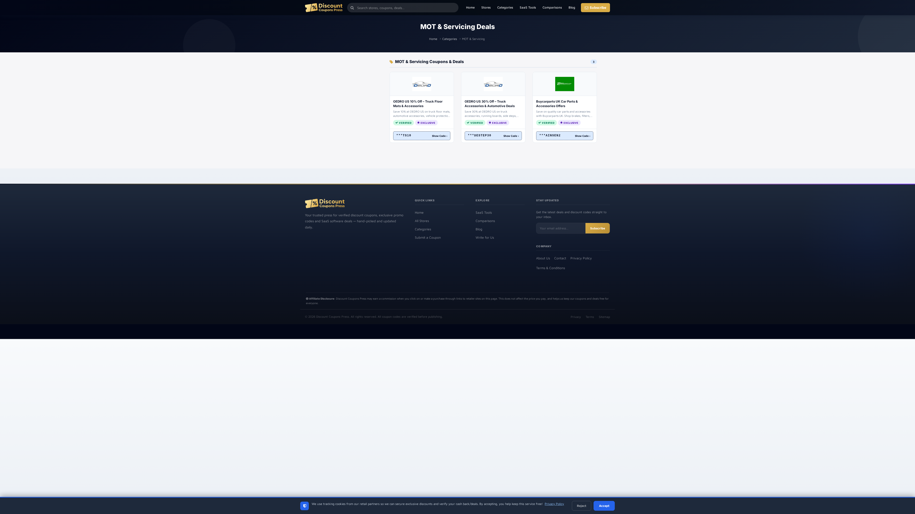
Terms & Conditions (550, 268)
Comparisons (552, 7)
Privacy (576, 317)
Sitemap (604, 317)
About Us (543, 258)
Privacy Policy (581, 258)
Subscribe (598, 7)
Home (470, 7)
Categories (505, 7)
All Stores (422, 221)
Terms (590, 317)
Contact (560, 258)
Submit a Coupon (428, 237)
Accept (604, 506)
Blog (572, 7)
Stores (486, 7)
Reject (581, 506)
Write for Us (485, 237)
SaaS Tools (528, 7)
